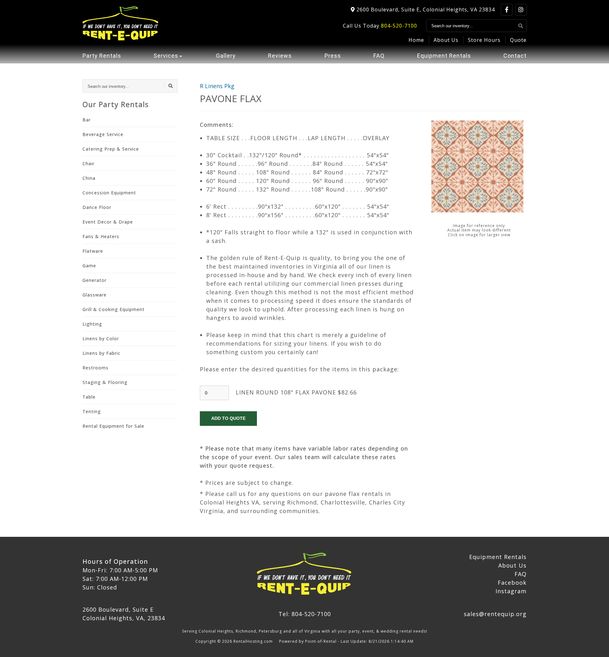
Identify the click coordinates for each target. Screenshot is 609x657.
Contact (515, 55)
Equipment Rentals (444, 55)
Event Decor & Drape (107, 222)
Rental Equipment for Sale (113, 426)
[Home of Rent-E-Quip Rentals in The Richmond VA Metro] (304, 574)
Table (88, 397)
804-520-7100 (399, 25)
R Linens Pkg (217, 86)
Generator (94, 280)
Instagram (511, 591)
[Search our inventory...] (521, 26)
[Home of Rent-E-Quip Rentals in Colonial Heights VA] (120, 23)
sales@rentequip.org (495, 614)
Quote (518, 39)
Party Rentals (101, 55)
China (88, 178)
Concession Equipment (109, 193)
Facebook (512, 582)
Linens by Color (100, 338)
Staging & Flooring (105, 382)
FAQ (378, 55)
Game (89, 266)
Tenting (91, 411)
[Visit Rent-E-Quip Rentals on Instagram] (521, 9)
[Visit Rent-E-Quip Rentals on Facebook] (506, 9)
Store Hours (484, 39)
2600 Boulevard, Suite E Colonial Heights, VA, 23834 (123, 614)
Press (332, 55)
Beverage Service (102, 134)
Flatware (92, 251)
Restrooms (95, 368)
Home (416, 39)
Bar (86, 120)
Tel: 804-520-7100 (304, 614)
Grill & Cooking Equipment (113, 309)
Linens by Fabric (101, 353)
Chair (88, 163)
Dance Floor (96, 207)
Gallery (226, 55)
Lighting (92, 324)
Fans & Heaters (100, 236)
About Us (446, 39)
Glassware (94, 295)
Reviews (280, 55)
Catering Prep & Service (110, 149)
